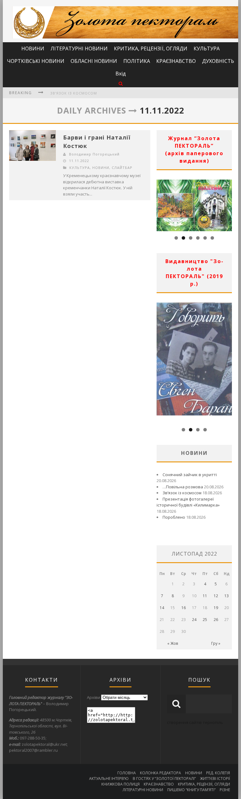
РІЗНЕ (225, 789)
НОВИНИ (32, 48)
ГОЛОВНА (126, 773)
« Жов (172, 643)
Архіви (93, 697)
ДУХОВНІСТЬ (218, 61)
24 (194, 619)
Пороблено (174, 517)
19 (216, 607)
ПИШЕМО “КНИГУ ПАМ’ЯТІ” (191, 789)
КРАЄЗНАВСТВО (176, 61)
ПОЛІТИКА (136, 61)
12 (216, 595)
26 (216, 619)
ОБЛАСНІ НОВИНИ (94, 61)
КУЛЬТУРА (207, 48)
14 (162, 607)
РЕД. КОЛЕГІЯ (218, 773)
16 (183, 607)
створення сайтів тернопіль (195, 722)
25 (205, 619)
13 (226, 595)
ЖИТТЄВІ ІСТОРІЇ (215, 778)
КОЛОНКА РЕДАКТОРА (160, 773)
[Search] (121, 83)
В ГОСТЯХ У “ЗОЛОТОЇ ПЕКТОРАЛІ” (164, 778)
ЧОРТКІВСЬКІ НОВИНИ (35, 61)
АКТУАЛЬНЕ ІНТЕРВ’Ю (109, 778)
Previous (161, 203)
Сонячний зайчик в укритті (190, 474)
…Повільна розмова (183, 487)
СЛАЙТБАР (122, 167)
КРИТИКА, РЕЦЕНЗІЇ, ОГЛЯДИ (150, 48)
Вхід (120, 73)
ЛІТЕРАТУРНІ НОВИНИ (79, 48)
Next (227, 203)
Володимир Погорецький (94, 154)
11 (205, 595)
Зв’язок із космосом (73, 93)
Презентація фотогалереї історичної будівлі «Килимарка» (188, 502)
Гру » (215, 643)
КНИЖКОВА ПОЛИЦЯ (120, 784)
